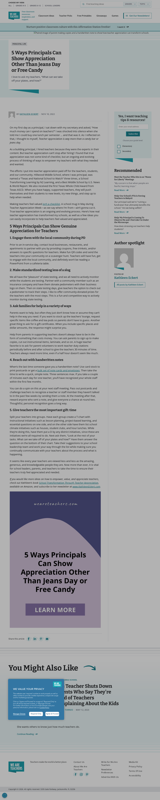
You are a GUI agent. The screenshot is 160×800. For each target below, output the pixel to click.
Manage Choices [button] (19, 714)
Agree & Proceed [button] (52, 714)
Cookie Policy (44, 707)
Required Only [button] (36, 714)
